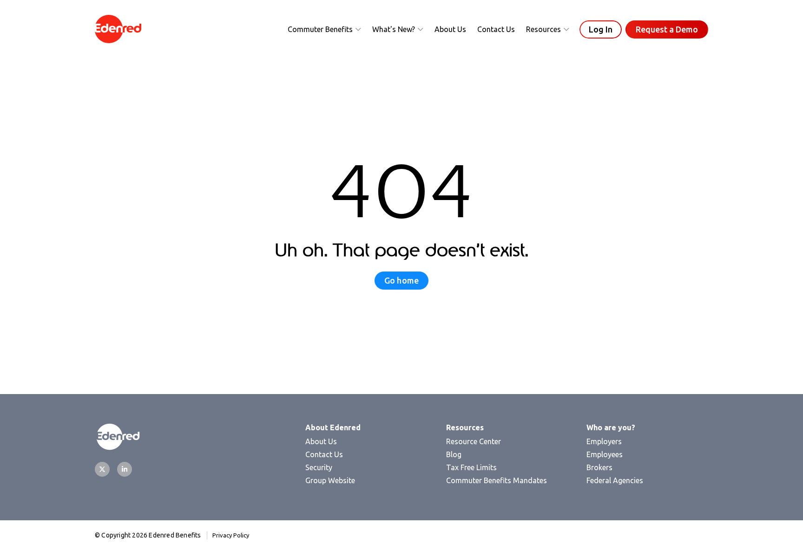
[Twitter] (102, 469)
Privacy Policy (230, 535)
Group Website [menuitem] (330, 480)
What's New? (393, 29)
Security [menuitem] (318, 467)
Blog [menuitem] (453, 454)
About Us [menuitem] (321, 441)
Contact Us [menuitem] (324, 454)
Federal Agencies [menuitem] (614, 480)
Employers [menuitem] (604, 441)
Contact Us (496, 29)
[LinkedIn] (124, 469)
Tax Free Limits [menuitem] (471, 467)
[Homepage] (118, 29)
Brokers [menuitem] (599, 467)
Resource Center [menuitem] (473, 441)
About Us (450, 29)
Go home (401, 280)
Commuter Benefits (320, 29)
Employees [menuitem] (604, 454)
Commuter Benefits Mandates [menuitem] (496, 480)
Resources (543, 29)
